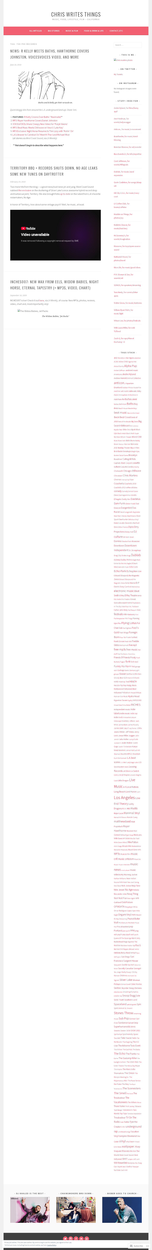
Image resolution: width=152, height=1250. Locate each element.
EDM (139, 571)
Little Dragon (123, 780)
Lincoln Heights (135, 775)
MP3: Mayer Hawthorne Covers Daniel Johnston (35, 120)
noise (125, 894)
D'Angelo (117, 499)
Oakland (117, 902)
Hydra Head (133, 696)
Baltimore (122, 404)
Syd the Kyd (118, 1034)
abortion (138, 358)
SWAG (133, 1026)
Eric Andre (117, 599)
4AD (115, 358)
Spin (139, 1004)
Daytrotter (136, 512)
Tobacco (138, 1106)
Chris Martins (130, 475)
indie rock (118, 717)
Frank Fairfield (131, 637)
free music (131, 649)
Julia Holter (124, 739)
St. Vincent (128, 1008)
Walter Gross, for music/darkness (128, 303)
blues (116, 440)
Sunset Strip (133, 1022)
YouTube (117, 1170)
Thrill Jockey (129, 1106)
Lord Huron (131, 791)
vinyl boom (130, 1141)
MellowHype (124, 835)
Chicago (127, 470)
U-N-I (123, 1127)
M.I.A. (124, 808)
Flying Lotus (129, 623)
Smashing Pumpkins (130, 992)
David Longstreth (126, 512)
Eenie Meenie (130, 583)
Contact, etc (116, 30)
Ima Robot (126, 705)
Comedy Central (127, 491)
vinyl (122, 1141)
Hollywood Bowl (130, 689)
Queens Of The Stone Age (122, 938)
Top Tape (123, 1113)
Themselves (119, 1073)
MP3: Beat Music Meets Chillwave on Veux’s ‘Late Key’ (38, 127)
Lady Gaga (130, 762)
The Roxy (125, 1084)
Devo (116, 527)
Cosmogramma (124, 495)
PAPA (134, 914)
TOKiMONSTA (128, 1110)
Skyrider (125, 988)
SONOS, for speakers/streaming (127, 285)
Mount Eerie (132, 849)
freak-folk (128, 641)
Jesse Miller (123, 735)
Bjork (133, 429)
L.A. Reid (123, 762)
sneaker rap (118, 996)
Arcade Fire (137, 387)
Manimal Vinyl (132, 813)
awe (134, 399)
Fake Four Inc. (127, 606)
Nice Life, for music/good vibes (127, 267)
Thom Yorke (119, 1106)
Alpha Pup (130, 366)
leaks (126, 767)
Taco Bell (117, 1038)
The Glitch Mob (132, 1062)
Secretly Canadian (125, 968)
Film (136, 615)
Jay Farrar (132, 728)
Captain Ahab (119, 463)
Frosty (133, 657)
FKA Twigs (128, 618)
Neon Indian (131, 878)
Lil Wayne (125, 774)
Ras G (138, 945)
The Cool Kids (127, 1049)
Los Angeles (124, 797)
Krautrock (136, 754)
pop (131, 926)
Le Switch (135, 771)
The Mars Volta (129, 1069)
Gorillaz (129, 674)
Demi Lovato (119, 523)
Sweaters (117, 1030)
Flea (119, 623)
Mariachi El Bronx (120, 817)
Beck (116, 417)
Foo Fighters (127, 628)
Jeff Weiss (129, 731)
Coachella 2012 (120, 487)
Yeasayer (136, 1166)
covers (133, 495)
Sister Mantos (136, 984)
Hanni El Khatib (133, 678)
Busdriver (118, 459)
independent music (122, 709)
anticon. (119, 383)
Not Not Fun (120, 898)
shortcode (131, 976)
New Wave (117, 886)
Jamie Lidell (118, 728)
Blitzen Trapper (126, 437)
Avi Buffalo (127, 399)
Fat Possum (132, 610)
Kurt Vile (117, 758)
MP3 (139, 850)
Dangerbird (126, 507)
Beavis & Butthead (133, 413)
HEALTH (133, 681)
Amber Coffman (119, 370)
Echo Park (120, 571)
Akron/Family (119, 366)
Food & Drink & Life (93, 30)
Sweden (123, 1030)
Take (123, 1037)
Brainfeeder (118, 451)
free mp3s (120, 649)
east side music (123, 567)
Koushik (124, 754)
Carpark (129, 463)
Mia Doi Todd (134, 838)
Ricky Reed (125, 952)
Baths (130, 403)
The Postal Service (134, 1080)
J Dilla (139, 728)
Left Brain (126, 771)
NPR (137, 898)
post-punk (126, 931)
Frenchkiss (131, 654)
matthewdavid (122, 821)
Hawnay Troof (124, 681)
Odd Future (127, 902)
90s (119, 358)
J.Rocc (132, 721)
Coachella (119, 483)
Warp (137, 1146)
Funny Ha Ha (121, 666)
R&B (133, 938)
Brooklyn (133, 455)
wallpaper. (128, 1146)
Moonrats (124, 850)
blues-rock (121, 440)
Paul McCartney (121, 919)
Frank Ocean (119, 641)
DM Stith (126, 537)
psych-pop (121, 934)
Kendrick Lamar (124, 750)
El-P (137, 582)
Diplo (131, 526)
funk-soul (134, 661)
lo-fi (124, 787)
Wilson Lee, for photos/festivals (127, 320)
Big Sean (134, 421)
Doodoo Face (126, 541)
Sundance (123, 1022)
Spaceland (120, 1004)
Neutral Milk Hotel (120, 882)
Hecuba (117, 685)
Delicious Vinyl (133, 519)
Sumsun (132, 1018)
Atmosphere (123, 395)
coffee (128, 487)
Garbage (120, 670)
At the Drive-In (133, 395)
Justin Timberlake (125, 746)
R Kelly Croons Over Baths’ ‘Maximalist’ (42, 116)
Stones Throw (123, 1013)
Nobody (136, 890)
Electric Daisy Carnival (122, 586)
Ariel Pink (117, 391)
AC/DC (116, 362)
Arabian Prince (127, 387)
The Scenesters (132, 1088)
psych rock (130, 934)
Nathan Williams (120, 878)
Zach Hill (124, 1170)
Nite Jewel (119, 889)
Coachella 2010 (130, 483)
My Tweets (118, 74)
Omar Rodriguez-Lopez (123, 910)
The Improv (118, 1069)
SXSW (128, 1030)
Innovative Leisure (129, 717)
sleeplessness (118, 992)
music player (125, 870)
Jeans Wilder (119, 731)
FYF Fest (132, 666)
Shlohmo (123, 975)
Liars (116, 775)
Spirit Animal (119, 1008)
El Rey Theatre (131, 595)
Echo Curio (133, 567)
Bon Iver (127, 444)
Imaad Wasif (118, 705)
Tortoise (130, 1113)
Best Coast (125, 417)
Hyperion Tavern (120, 700)
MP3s (117, 853)
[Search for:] (128, 45)
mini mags (118, 846)
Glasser (122, 673)
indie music (125, 713)
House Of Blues (136, 692)
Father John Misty (121, 610)
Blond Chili (136, 436)
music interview (124, 864)
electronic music (124, 591)
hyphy (130, 700)
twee (122, 1122)
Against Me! (132, 362)
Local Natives (132, 786)
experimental (127, 603)
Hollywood (119, 689)
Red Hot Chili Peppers (121, 949)
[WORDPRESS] (86, 1238)
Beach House (123, 408)
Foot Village (124, 632)
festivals (118, 614)
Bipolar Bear (118, 429)
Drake (124, 555)
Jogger (132, 735)
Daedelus (135, 499)
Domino (118, 541)
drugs (129, 555)
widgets (130, 1159)
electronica (136, 587)
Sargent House (131, 960)
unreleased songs (124, 1132)
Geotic (127, 670)
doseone (135, 541)
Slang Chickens (135, 988)
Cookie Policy (51, 1245)
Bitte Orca (127, 429)
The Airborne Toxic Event (129, 1045)
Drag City (117, 555)
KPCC (129, 754)
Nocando (118, 894)
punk (136, 934)
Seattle (124, 965)
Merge (131, 835)
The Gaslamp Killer (128, 1058)
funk (128, 661)
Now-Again (131, 898)
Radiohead (118, 941)
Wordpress (131, 1163)
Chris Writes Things (76, 14)
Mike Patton (133, 842)
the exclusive (24, 190)
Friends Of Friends (122, 657)
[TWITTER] (65, 1238)
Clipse (131, 479)
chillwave (136, 470)
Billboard (125, 425)
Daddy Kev (126, 499)
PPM (132, 930)
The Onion (129, 1073)
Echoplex (131, 571)
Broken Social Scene (121, 455)
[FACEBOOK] (76, 1238)
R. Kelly (137, 938)
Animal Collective (134, 378)
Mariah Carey (132, 817)
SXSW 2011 (135, 1030)
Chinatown (118, 475)
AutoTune (118, 399)
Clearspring (125, 480)
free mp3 (133, 645)
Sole (138, 995)
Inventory (125, 721)
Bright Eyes (135, 451)
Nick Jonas (126, 885)
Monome (117, 850)
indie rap (133, 713)
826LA (123, 358)
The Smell (120, 1093)
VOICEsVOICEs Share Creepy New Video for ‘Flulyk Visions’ (40, 123)
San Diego (125, 956)
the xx (139, 1102)
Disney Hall (129, 532)
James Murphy (133, 725)
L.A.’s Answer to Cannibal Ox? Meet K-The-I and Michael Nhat (41, 134)
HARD (116, 681)
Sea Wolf (131, 965)
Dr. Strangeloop (135, 550)
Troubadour (119, 1117)
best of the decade (124, 421)
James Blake (123, 725)
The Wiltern (132, 1102)
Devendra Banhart (132, 523)
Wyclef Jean (122, 1166)
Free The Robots (122, 654)
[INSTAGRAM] (70, 1238)
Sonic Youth (119, 999)
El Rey (121, 595)
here (41, 300)
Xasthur (129, 1166)
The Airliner (118, 1049)
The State (130, 1094)
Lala (136, 762)
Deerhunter (123, 519)
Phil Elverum (123, 923)
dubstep (117, 560)
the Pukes (117, 1084)
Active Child (123, 361)
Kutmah (123, 758)
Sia (135, 976)
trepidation (137, 1113)
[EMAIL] (81, 1238)
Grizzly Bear (118, 678)
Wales (119, 1147)
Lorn (138, 792)
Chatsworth (118, 471)
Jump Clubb (133, 739)
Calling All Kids (129, 459)
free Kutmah (124, 645)
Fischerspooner (119, 618)
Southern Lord (130, 999)
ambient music (132, 370)
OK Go (135, 907)
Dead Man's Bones (120, 516)
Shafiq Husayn (126, 972)
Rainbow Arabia (126, 945)
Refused (131, 949)
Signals (116, 980)
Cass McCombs (127, 466)
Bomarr (121, 444)
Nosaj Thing (132, 893)
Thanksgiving (127, 1042)
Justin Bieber (127, 742)
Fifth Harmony (129, 614)
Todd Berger (118, 1110)
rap (133, 945)
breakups (127, 451)
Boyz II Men (134, 448)
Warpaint (117, 1151)
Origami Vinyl (124, 914)
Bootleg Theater (124, 448)
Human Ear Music (121, 696)
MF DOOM (126, 838)
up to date (65, 193)
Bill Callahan (134, 426)
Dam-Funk (119, 503)
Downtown (119, 545)
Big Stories (54, 30)
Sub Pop (124, 1018)
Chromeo (117, 479)
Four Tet (123, 637)
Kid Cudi (134, 750)
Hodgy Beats (131, 685)
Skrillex (117, 987)
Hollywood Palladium (122, 692)
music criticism (126, 859)
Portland (118, 930)
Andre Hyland (129, 374)
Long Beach (119, 791)
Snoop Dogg (129, 995)
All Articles (35, 30)
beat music (120, 412)
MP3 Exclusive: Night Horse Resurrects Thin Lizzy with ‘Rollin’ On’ (43, 131)
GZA (125, 677)
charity (136, 467)
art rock (124, 391)
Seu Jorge (117, 972)
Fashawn (135, 606)
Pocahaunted (123, 926)
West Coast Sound (127, 1155)
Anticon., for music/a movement (127, 129)
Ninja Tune (136, 885)
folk (120, 628)
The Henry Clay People (132, 1066)
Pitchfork (131, 923)
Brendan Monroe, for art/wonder (127, 147)
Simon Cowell (126, 984)
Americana (118, 374)
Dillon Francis (123, 527)
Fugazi (122, 662)
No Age (129, 889)
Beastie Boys (132, 408)
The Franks (131, 1053)
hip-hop (123, 685)
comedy (118, 491)
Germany (133, 670)
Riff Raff (133, 953)
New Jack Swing (133, 882)
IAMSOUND (137, 700)
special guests (131, 1004)
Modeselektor (136, 846)
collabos (134, 487)
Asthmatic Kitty (134, 391)
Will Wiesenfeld (120, 1162)
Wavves (125, 1150)
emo (139, 595)
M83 (128, 808)
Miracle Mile (126, 846)
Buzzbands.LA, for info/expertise (127, 154)
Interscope (117, 721)
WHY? (124, 1158)
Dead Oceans (131, 516)
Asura (116, 395)
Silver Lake (125, 980)
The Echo (119, 1053)
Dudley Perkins (126, 560)
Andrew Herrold (120, 378)
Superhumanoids (122, 1026)
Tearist (129, 1038)
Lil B (119, 775)
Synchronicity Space (130, 1034)
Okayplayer (129, 907)
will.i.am (136, 1159)
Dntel (132, 537)
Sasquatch (117, 965)
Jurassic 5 (117, 743)
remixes (117, 952)
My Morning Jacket (129, 874)
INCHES (135, 705)
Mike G (124, 842)
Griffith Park (137, 674)
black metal (121, 433)
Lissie (116, 780)
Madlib (134, 808)
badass (116, 404)
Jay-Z (126, 728)
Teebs (134, 1038)
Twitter (126, 1122)
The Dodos (136, 1049)
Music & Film (72, 30)
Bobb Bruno (130, 440)
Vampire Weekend (128, 1136)
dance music (130, 503)
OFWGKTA (119, 906)
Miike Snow (118, 842)
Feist (138, 610)
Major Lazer (118, 813)
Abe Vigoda (130, 358)
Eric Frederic (125, 599)
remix (137, 949)
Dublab (136, 555)
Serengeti (137, 968)
